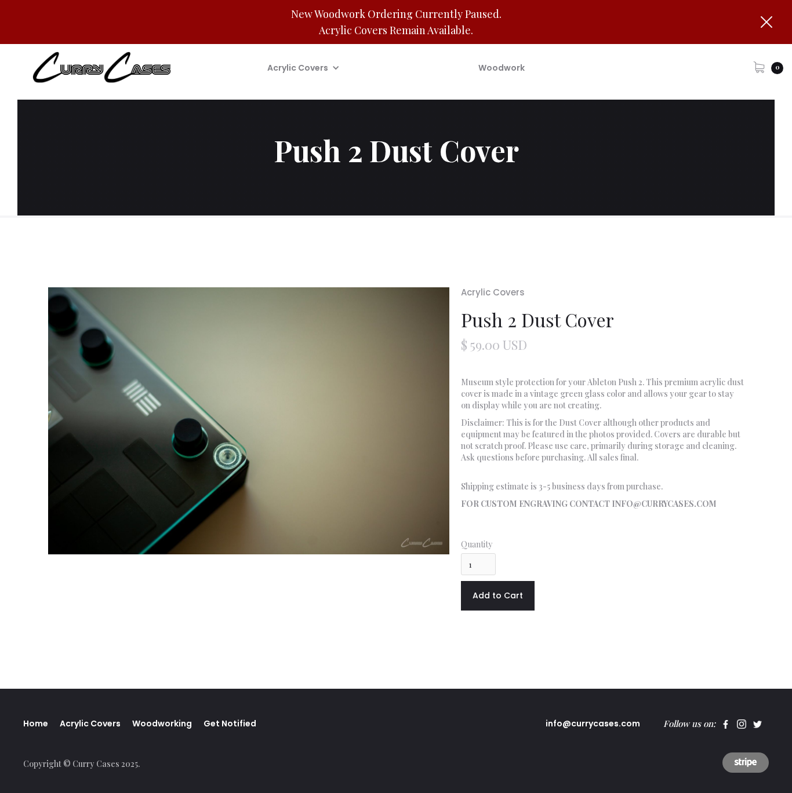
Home (35, 723)
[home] (99, 67)
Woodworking (162, 723)
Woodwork (501, 68)
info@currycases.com (593, 723)
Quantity (476, 544)
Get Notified (230, 723)
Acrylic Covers (493, 292)
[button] (303, 67)
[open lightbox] (248, 420)
